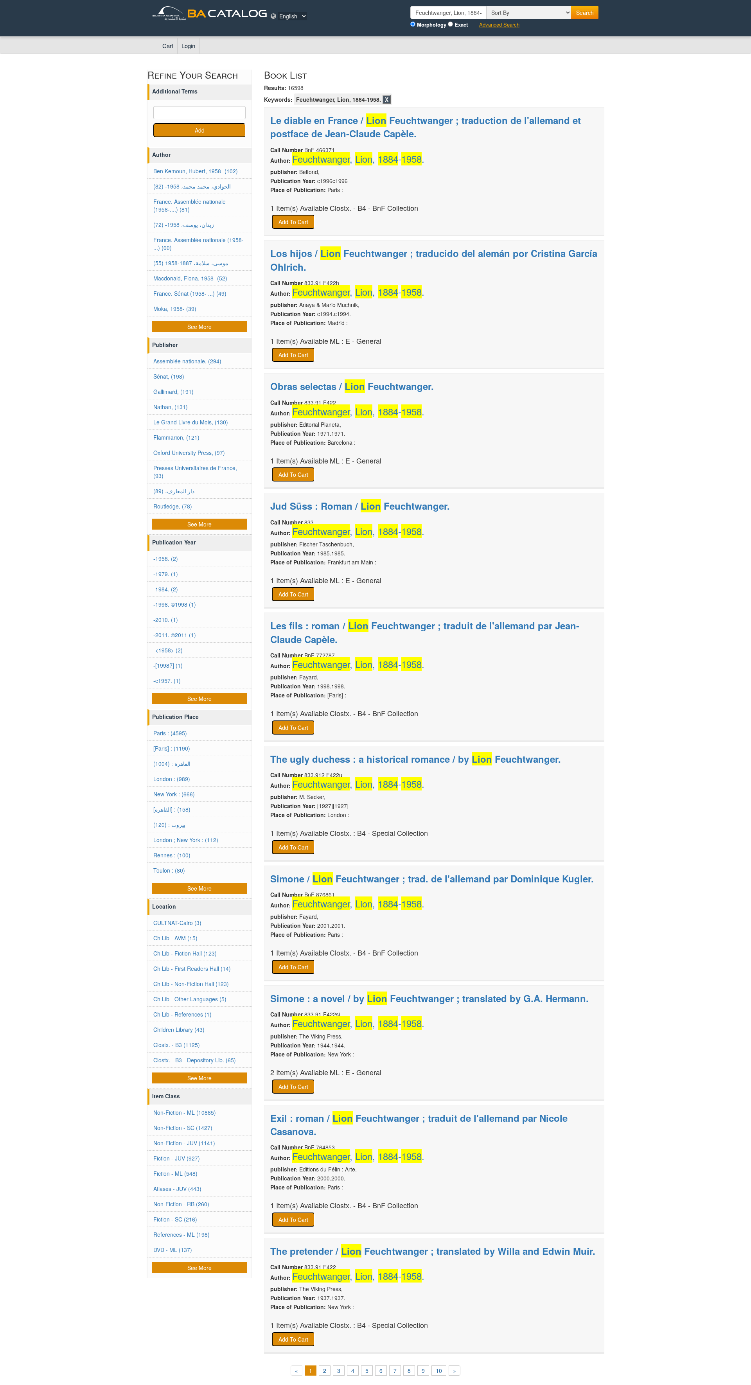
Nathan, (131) (170, 407)
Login (188, 45)
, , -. (358, 158)
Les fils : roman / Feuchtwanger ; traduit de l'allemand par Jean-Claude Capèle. (424, 632)
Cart (167, 45)
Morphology (431, 24)
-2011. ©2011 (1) (174, 635)
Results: (275, 88)
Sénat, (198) (168, 376)
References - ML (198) (181, 1234)
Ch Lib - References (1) (182, 1014)
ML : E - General (355, 341)
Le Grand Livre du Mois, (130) (190, 422)
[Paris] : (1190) (171, 748)
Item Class (166, 1096)
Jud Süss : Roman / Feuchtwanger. (360, 505)
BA (196, 13)
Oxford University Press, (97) (189, 452)
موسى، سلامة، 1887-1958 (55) (190, 263)
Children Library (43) (179, 1029)
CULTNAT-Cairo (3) (177, 923)
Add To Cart (293, 222)
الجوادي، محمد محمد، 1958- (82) (192, 186)
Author (161, 154)
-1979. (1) (165, 574)
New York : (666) (174, 794)
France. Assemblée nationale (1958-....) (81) (189, 205)
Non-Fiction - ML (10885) (184, 1112)
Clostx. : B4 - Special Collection (379, 833)
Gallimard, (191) (173, 391)
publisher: (284, 171)
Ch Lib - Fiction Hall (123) (185, 953)
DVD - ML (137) (172, 1250)
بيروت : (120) (169, 824)
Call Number (286, 149)
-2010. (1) (165, 619)
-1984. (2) (165, 589)
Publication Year (174, 542)
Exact (461, 24)
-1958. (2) (165, 558)
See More (199, 327)
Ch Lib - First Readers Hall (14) (192, 968)
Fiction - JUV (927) (176, 1158)
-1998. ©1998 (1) (174, 604)
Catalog (237, 13)
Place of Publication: (298, 189)
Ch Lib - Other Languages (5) (189, 999)
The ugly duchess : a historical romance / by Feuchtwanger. (415, 758)
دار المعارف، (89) (173, 491)
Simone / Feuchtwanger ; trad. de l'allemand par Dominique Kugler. (432, 878)
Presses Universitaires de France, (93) (195, 472)
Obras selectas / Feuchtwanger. (352, 386)
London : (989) (171, 779)
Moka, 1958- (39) (174, 309)
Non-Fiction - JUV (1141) (184, 1143)
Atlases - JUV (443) (177, 1189)
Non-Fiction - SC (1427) (182, 1128)
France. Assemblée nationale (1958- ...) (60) (198, 243)
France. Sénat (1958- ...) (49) (189, 293)
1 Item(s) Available (299, 208)
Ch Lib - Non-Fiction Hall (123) (191, 984)
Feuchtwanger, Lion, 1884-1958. (338, 99)
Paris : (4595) (170, 733)
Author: (280, 160)
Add (200, 130)
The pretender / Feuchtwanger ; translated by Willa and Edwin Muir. (432, 1250)
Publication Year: (293, 180)
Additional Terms (175, 91)
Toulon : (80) (169, 870)
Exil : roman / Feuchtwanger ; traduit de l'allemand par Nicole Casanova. (419, 1124)
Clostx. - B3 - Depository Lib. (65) (194, 1060)
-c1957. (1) (167, 680)
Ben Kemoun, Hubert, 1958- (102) (195, 171)
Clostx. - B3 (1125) (176, 1045)
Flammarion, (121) (176, 437)
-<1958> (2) (168, 650)
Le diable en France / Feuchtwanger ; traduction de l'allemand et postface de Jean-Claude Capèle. (425, 126)
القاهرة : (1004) (171, 763)
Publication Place (175, 716)
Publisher (165, 344)
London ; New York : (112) (185, 840)
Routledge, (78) (172, 506)
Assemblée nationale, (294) (187, 361)
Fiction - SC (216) (175, 1219)
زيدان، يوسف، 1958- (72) (183, 224)
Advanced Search (499, 24)
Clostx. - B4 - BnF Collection (374, 208)
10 (439, 1370)
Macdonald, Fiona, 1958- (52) (190, 278)
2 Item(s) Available (299, 1072)
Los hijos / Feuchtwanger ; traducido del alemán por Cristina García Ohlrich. (433, 259)
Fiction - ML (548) (175, 1173)
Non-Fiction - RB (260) (181, 1204)
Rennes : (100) (171, 855)
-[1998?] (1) (168, 665)
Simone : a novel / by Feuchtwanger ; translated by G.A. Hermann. (429, 998)
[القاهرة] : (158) (171, 809)
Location (164, 906)
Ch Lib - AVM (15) (175, 938)
